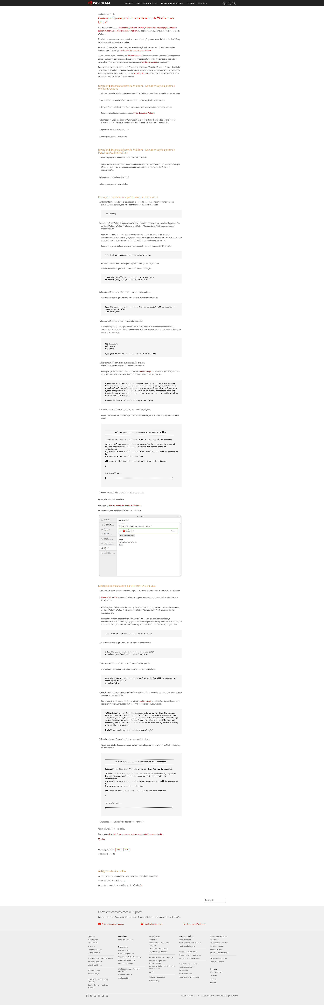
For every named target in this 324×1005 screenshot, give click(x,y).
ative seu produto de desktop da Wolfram (124, 505)
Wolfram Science (185, 974)
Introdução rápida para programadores (157, 961)
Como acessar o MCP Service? (110, 880)
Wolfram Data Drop (186, 967)
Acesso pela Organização (219, 953)
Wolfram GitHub (124, 978)
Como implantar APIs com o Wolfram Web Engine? (119, 885)
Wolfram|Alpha (185, 939)
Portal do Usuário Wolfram (143, 113)
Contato (213, 979)
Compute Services (94, 949)
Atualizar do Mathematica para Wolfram (135, 50)
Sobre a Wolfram (216, 972)
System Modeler (94, 953)
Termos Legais (201, 996)
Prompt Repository (125, 963)
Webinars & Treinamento (158, 948)
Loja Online (214, 939)
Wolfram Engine (94, 970)
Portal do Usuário (141, 73)
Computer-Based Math (187, 951)
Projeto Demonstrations (188, 964)
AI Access (91, 946)
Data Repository (124, 950)
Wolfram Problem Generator (190, 943)
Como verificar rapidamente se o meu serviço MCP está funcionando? (127, 876)
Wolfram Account (134, 55)
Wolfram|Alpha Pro (95, 961)
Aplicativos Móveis (95, 965)
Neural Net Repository (126, 960)
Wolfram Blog (154, 981)
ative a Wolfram (114, 834)
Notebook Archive (125, 974)
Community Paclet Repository (129, 957)
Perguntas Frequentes (218, 958)
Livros (151, 972)
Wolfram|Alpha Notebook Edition (100, 958)
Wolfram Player (93, 974)
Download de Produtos (219, 943)
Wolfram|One (110, 31)
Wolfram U (153, 939)
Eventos (213, 982)
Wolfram (190, 996)
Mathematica (150, 28)
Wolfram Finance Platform (127, 31)
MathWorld (183, 970)
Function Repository (126, 953)
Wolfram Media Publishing (189, 977)
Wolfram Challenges (187, 946)
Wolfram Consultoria (126, 939)
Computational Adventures (189, 958)
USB (116, 597)
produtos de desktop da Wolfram (131, 28)
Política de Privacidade (216, 996)
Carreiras (213, 976)
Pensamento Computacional (190, 955)
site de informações (149, 62)
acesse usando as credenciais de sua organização (143, 834)
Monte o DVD (106, 597)
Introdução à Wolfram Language (161, 957)
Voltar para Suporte (107, 14)
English (102, 839)
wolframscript (145, 371)
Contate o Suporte (217, 961)
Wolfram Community (157, 977)
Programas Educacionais (158, 952)
